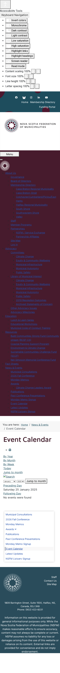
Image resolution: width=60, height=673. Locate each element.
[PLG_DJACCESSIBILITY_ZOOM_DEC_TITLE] (33, 71)
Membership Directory (42, 102)
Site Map (52, 584)
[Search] (9, 476)
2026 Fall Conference (18, 519)
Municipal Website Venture (40, 668)
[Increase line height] (33, 81)
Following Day (12, 493)
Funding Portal (47, 107)
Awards (10, 529)
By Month (9, 460)
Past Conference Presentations (23, 539)
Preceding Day (12, 485)
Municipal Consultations (19, 514)
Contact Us (50, 580)
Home (24, 102)
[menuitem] (10, 173)
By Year (8, 456)
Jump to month (13, 472)
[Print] (10, 449)
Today (7, 468)
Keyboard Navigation (15, 15)
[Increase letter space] (37, 86)
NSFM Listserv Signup (18, 558)
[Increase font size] (31, 76)
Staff (54, 577)
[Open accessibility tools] (5, 4)
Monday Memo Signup (18, 544)
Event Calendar (14, 548)
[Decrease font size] (26, 76)
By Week (8, 464)
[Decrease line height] (28, 81)
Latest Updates (14, 553)
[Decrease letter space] (32, 86)
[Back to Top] (54, 666)
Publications (12, 534)
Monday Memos (15, 524)
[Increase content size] (38, 71)
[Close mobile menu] (1, 159)
